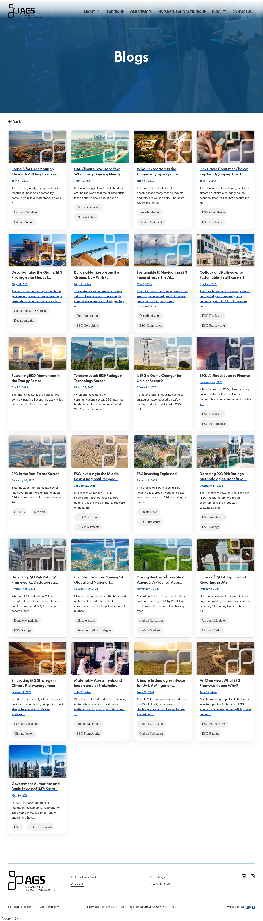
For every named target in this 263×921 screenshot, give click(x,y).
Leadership (114, 11)
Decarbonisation (149, 212)
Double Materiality (151, 222)
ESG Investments (88, 527)
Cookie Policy (20, 907)
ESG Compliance (213, 212)
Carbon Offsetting (151, 733)
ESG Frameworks (213, 325)
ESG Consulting (87, 325)
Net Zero (40, 512)
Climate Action (23, 222)
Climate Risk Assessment (30, 310)
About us (91, 11)
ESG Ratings (210, 527)
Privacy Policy (47, 907)
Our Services (141, 11)
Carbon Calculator (26, 212)
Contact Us (77, 884)
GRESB (19, 512)
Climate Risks (148, 512)
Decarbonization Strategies (94, 630)
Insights (219, 11)
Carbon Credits (212, 630)
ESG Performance (214, 423)
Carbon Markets (149, 630)
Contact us (242, 11)
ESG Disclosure (212, 222)
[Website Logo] (25, 11)
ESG (17, 827)
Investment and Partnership (182, 11)
